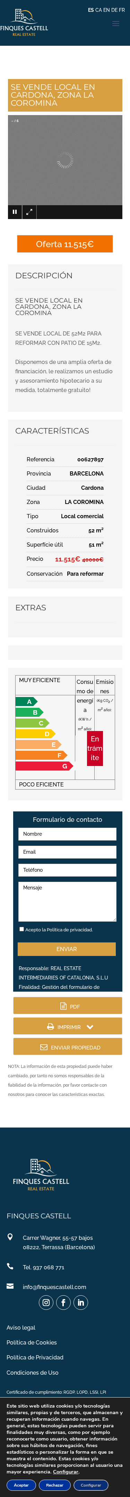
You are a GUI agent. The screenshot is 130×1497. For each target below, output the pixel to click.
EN (106, 10)
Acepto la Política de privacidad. (59, 929)
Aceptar (21, 1485)
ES (91, 10)
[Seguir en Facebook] (63, 1302)
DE (114, 10)
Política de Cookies (32, 1342)
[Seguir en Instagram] (46, 1302)
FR (122, 10)
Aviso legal (21, 1327)
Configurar (65, 1472)
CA (98, 10)
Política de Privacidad (35, 1357)
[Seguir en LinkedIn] (80, 1302)
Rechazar (54, 1485)
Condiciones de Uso (33, 1372)
